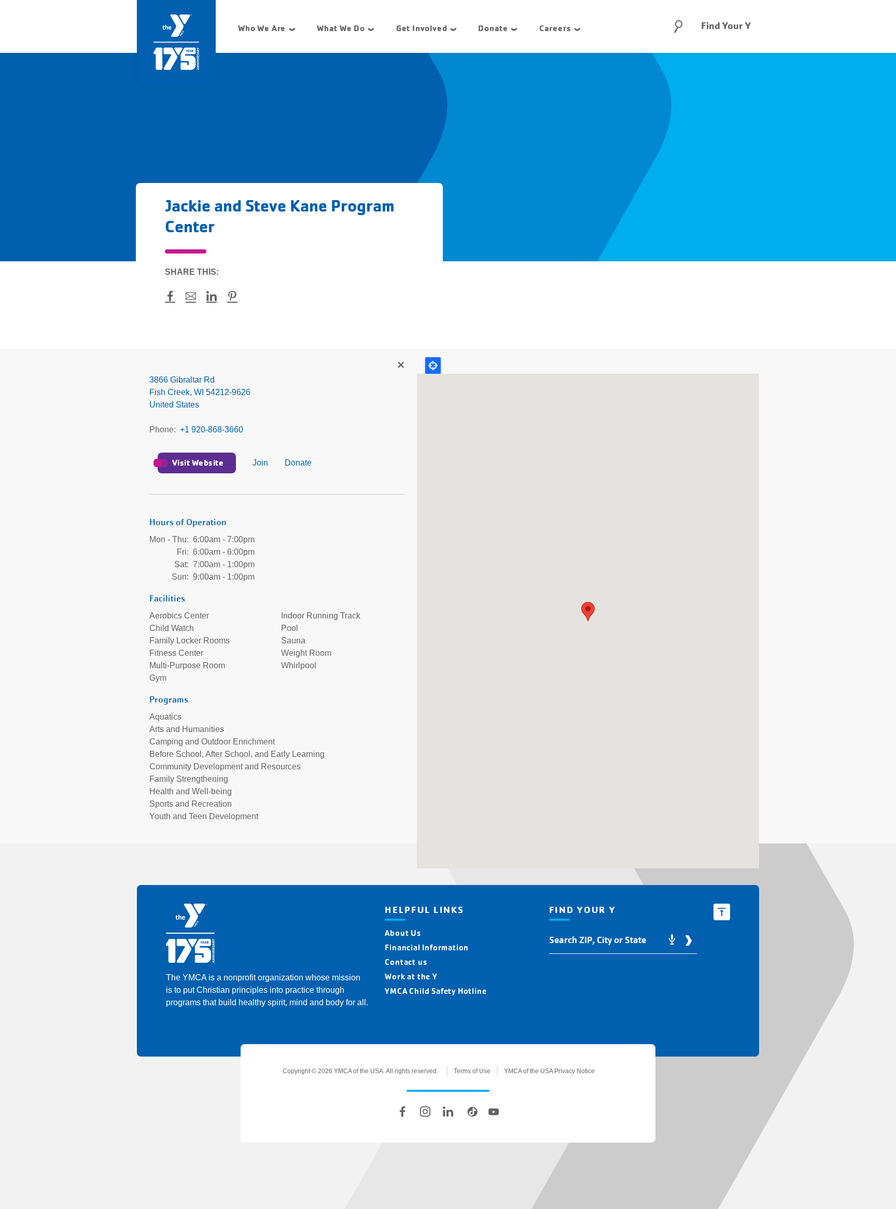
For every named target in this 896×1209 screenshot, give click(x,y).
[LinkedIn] (448, 1111)
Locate (433, 365)
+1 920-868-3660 (211, 429)
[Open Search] (678, 26)
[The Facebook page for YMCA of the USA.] (402, 1111)
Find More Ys (400, 365)
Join (260, 462)
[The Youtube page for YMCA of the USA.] (493, 1111)
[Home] (190, 935)
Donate (298, 462)
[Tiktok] (471, 1111)
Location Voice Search (672, 940)
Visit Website (197, 463)
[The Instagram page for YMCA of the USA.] (425, 1111)
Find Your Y (726, 26)
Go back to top (721, 912)
